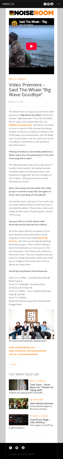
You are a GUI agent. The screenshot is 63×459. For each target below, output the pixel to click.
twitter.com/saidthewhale (23, 354)
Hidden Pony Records (20, 125)
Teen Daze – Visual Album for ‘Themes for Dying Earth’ (41, 387)
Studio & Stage (39, 416)
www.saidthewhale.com (22, 347)
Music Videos (17, 79)
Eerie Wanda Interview (41, 403)
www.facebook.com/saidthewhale (27, 350)
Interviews (36, 400)
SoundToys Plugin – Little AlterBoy (40, 421)
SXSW (13, 364)
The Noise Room (25, 454)
